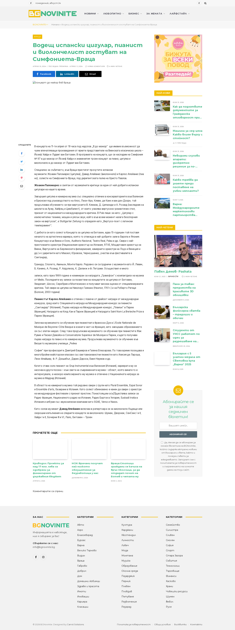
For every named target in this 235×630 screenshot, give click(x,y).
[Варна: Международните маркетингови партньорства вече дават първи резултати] (162, 203)
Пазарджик (128, 576)
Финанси (171, 576)
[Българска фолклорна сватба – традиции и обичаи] (162, 312)
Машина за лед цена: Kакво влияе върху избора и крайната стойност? (201, 134)
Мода (124, 550)
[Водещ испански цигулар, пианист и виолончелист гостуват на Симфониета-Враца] (89, 109)
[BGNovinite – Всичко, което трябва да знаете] (53, 13)
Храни (169, 586)
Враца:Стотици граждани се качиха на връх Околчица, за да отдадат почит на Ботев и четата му (126, 470)
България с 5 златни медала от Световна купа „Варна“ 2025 (186, 359)
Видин (81, 555)
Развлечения (129, 601)
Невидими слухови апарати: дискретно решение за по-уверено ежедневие (186, 161)
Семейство (173, 524)
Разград (126, 606)
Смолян (170, 540)
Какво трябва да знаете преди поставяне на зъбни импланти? (186, 185)
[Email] (21, 186)
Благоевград (85, 535)
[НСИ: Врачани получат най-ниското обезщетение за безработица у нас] (89, 448)
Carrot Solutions (75, 624)
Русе (169, 606)
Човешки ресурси (177, 591)
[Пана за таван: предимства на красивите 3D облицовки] (162, 289)
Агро (80, 530)
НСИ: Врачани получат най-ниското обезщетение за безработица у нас (87, 468)
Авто (80, 524)
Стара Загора (174, 555)
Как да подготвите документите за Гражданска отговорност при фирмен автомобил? (187, 112)
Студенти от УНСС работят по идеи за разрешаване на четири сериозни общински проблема (186, 336)
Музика (125, 560)
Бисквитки (180, 624)
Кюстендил (128, 535)
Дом (79, 576)
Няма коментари (96, 66)
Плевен (125, 586)
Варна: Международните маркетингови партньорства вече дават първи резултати (186, 210)
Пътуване (127, 596)
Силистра (172, 530)
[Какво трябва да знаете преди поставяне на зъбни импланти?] (162, 179)
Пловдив (126, 591)
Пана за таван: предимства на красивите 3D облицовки (184, 290)
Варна (80, 545)
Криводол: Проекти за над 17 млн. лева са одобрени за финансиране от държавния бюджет (48, 470)
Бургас (81, 540)
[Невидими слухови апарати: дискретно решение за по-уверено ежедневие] (162, 154)
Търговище (172, 570)
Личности (173, 276)
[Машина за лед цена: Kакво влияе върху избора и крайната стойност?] (162, 130)
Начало (55, 24)
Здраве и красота (88, 586)
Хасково (171, 581)
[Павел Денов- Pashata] (178, 251)
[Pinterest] (21, 178)
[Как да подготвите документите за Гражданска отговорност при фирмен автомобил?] (162, 106)
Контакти (196, 624)
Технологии (173, 565)
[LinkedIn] (21, 169)
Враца (37, 37)
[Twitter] (21, 161)
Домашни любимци (88, 581)
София (169, 545)
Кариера (82, 601)
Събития (171, 560)
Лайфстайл (178, 13)
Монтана (127, 555)
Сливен (170, 535)
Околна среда (129, 570)
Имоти (81, 591)
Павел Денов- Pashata (173, 271)
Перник (126, 581)
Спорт (170, 550)
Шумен (170, 596)
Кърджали (127, 530)
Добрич (81, 570)
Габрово (82, 565)
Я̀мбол (169, 601)
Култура (126, 524)
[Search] (205, 3)
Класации (82, 606)
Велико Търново (87, 550)
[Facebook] (21, 153)
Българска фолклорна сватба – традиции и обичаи (186, 313)
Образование (129, 565)
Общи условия (162, 624)
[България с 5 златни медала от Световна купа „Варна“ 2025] (162, 358)
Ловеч (125, 545)
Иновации (83, 596)
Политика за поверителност (134, 624)
